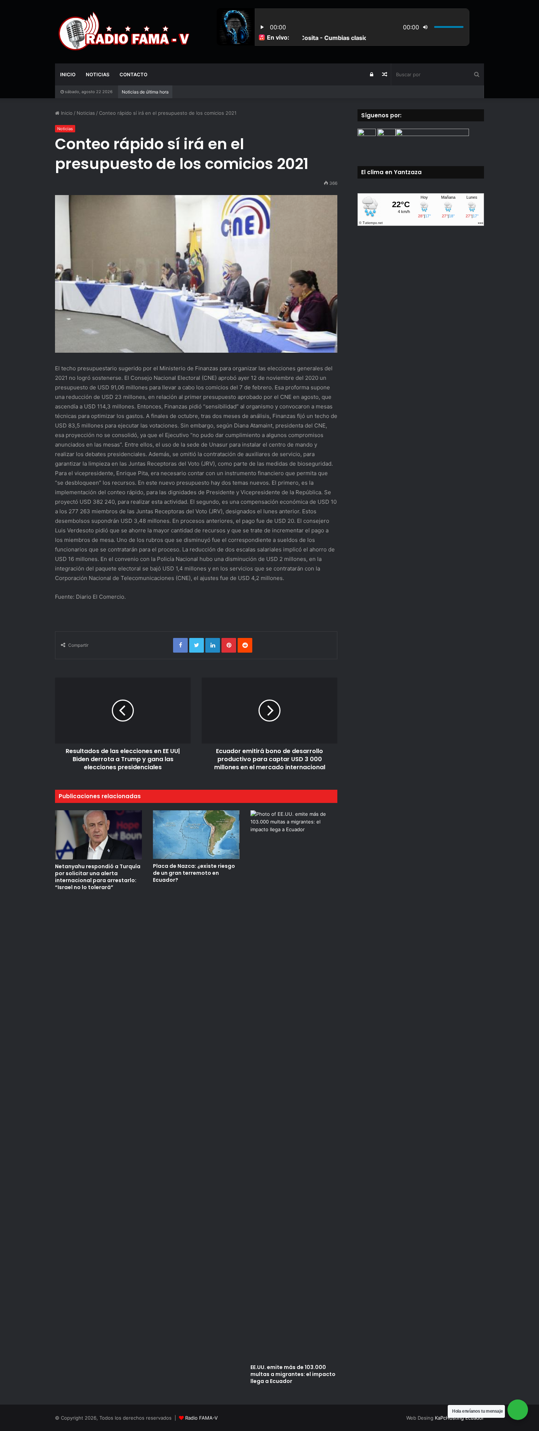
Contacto (133, 74)
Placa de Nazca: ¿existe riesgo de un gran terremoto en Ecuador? (194, 873)
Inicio (68, 74)
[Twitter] (196, 645)
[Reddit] (245, 645)
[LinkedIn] (212, 645)
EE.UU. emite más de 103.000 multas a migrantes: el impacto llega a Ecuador (293, 1374)
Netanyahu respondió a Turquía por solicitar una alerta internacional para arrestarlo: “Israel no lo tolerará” (97, 877)
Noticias (97, 74)
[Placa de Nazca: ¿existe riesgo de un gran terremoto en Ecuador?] (196, 834)
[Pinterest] (228, 645)
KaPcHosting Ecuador (459, 1418)
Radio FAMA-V (201, 1418)
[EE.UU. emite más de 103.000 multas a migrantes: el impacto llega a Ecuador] (293, 1085)
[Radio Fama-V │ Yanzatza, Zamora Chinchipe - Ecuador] (123, 31)
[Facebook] (180, 645)
